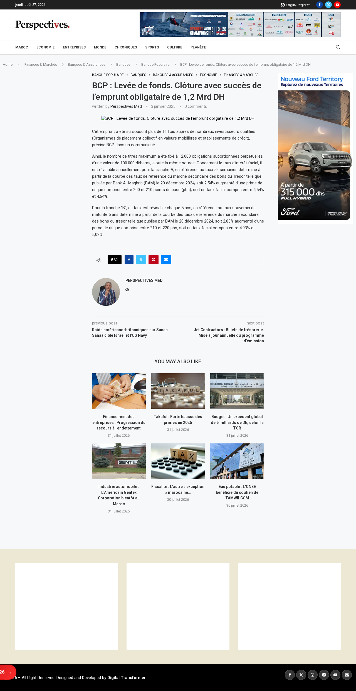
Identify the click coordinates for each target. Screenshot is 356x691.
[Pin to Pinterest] (154, 259)
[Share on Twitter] (141, 259)
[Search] (338, 47)
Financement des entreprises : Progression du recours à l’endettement (118, 422)
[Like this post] (116, 259)
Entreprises (74, 47)
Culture (174, 47)
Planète (198, 47)
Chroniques (126, 47)
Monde (100, 47)
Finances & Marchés (40, 64)
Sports (152, 47)
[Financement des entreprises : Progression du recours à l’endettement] (119, 391)
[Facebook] (319, 4)
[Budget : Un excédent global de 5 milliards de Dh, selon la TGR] (237, 391)
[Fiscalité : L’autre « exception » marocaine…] (178, 461)
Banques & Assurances (86, 64)
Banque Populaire (155, 64)
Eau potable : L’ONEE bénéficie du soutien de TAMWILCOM (237, 492)
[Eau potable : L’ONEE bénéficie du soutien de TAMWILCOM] (237, 461)
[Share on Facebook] (129, 259)
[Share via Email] (166, 259)
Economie (45, 47)
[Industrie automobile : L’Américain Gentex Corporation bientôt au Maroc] (119, 461)
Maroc (21, 47)
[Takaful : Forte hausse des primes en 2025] (178, 391)
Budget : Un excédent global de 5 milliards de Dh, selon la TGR (237, 422)
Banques (123, 64)
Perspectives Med (126, 106)
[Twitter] (328, 4)
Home (8, 64)
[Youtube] (337, 4)
